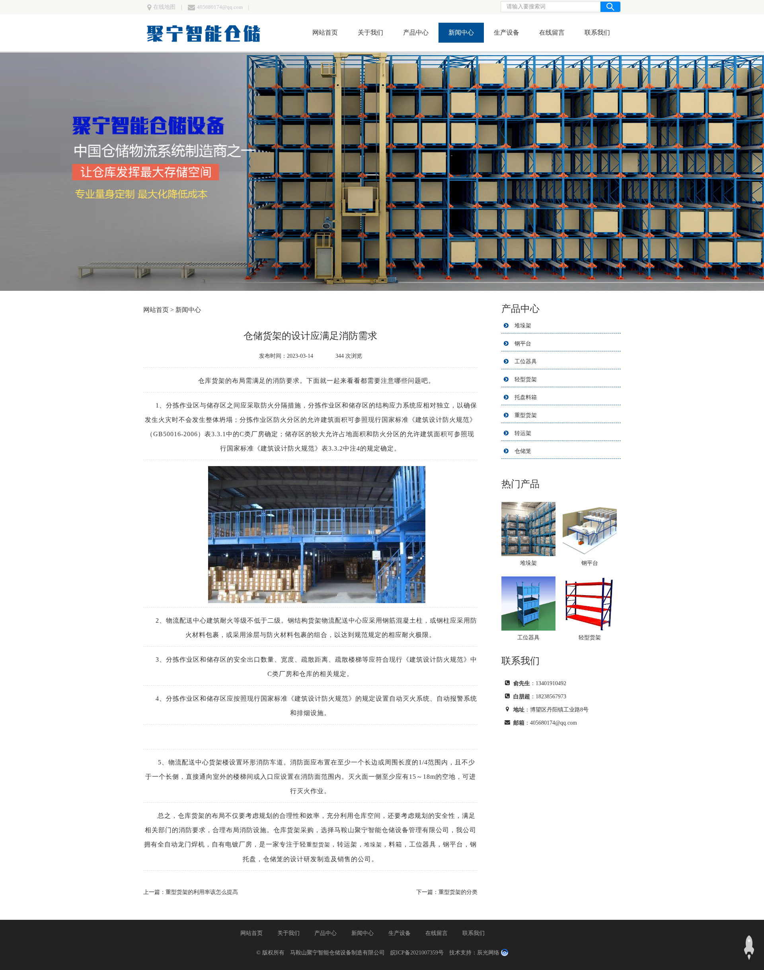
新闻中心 (461, 32)
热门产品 (520, 484)
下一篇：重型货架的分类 (446, 892)
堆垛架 (523, 326)
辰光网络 (488, 953)
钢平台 (523, 344)
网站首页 (325, 32)
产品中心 (416, 32)
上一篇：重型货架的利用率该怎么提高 (190, 892)
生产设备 (506, 32)
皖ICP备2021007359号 (417, 953)
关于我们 (370, 32)
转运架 (523, 433)
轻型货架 (526, 379)
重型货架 (526, 415)
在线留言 (552, 32)
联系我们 (597, 32)
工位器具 (526, 361)
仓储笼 (523, 451)
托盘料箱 (526, 397)
